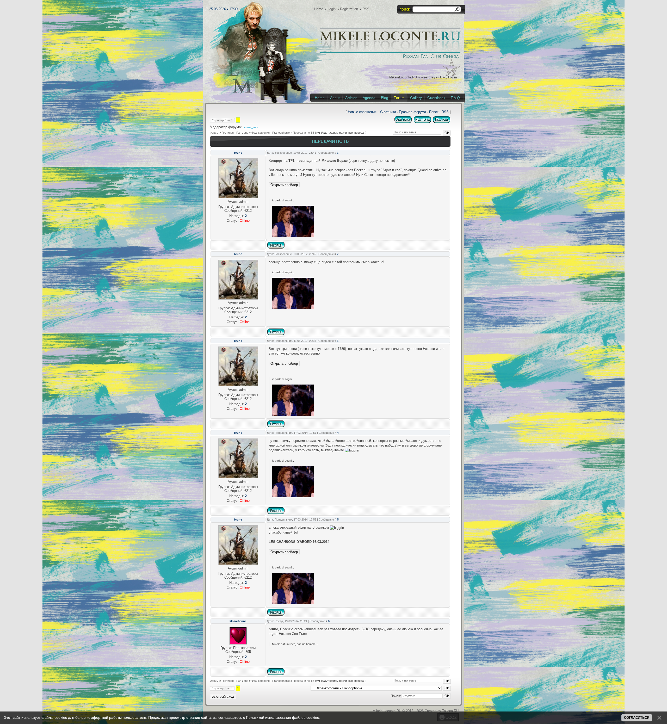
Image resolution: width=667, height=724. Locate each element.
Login (332, 9)
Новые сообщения (362, 112)
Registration (349, 9)
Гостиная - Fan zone (235, 132)
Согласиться (636, 718)
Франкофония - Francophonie (270, 132)
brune (238, 152)
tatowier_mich (250, 127)
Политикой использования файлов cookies (282, 717)
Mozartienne (238, 621)
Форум (214, 132)
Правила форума (412, 112)
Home (318, 9)
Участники (388, 112)
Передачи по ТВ (303, 132)
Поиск (434, 112)
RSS (365, 9)
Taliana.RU (450, 711)
